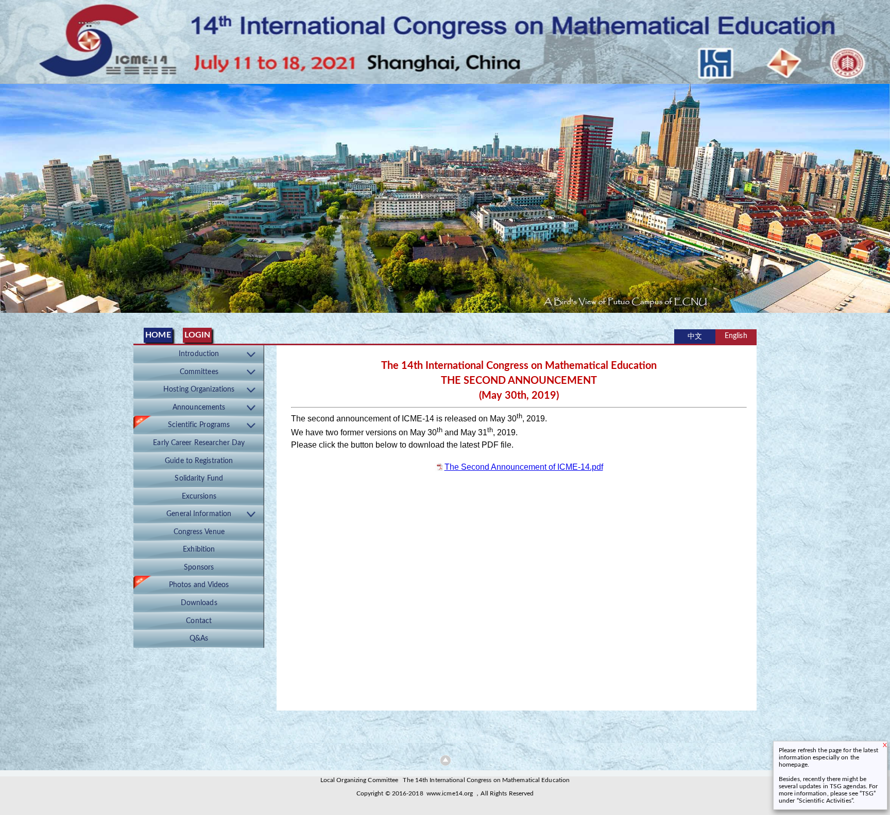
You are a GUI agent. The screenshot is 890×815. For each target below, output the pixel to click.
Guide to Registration (199, 461)
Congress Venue (199, 532)
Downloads (199, 603)
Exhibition (199, 549)
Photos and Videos (199, 585)
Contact (199, 621)
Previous (10, 195)
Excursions (199, 496)
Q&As (199, 638)
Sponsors (199, 567)
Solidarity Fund (199, 478)
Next (880, 195)
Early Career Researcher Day (199, 443)
